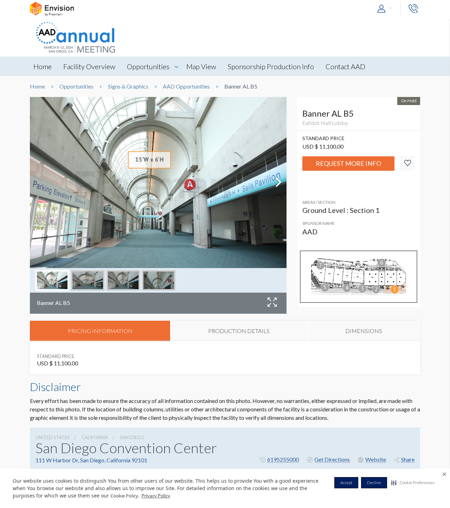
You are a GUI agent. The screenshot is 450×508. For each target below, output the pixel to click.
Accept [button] (346, 482)
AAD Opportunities (186, 86)
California (95, 437)
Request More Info (348, 163)
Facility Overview (89, 66)
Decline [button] (374, 482)
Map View (201, 66)
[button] (413, 482)
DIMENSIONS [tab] (363, 330)
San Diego (132, 437)
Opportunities (148, 66)
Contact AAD (345, 66)
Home (42, 66)
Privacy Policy (156, 496)
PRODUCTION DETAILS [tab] (239, 330)
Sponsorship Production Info (271, 66)
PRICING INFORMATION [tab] (100, 330)
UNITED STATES (53, 437)
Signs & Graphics (128, 86)
